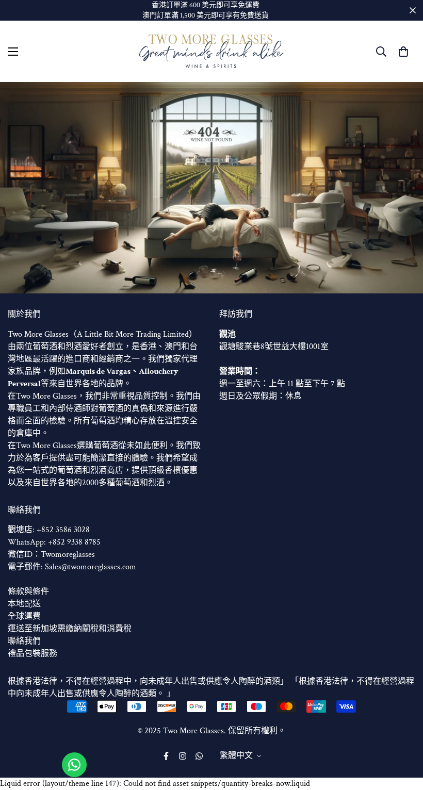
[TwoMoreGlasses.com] (211, 51)
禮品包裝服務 (32, 653)
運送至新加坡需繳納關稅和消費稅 (70, 628)
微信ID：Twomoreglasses (51, 554)
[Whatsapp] (199, 756)
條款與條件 (28, 591)
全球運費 (24, 616)
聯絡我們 (24, 641)
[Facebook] (166, 756)
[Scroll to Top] (403, 734)
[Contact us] (74, 764)
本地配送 (24, 604)
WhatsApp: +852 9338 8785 (54, 542)
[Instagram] (182, 756)
